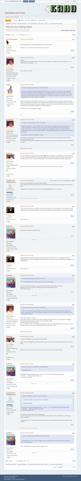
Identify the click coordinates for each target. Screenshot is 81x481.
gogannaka (11, 180)
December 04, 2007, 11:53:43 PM (27, 119)
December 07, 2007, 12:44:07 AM (27, 432)
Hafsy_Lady (40, 23)
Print (74, 34)
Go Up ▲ (75, 476)
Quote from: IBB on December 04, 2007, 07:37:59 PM (34, 122)
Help (64, 476)
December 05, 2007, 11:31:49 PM (27, 226)
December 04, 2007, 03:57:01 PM (27, 57)
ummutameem (12, 39)
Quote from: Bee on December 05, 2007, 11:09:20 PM (34, 307)
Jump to (54, 467)
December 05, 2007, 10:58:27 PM (27, 180)
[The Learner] (7, 172)
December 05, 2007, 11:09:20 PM (27, 206)
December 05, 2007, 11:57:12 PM (27, 255)
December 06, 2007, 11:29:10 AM (27, 363)
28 (26, 34)
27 (24, 34)
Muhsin (10, 153)
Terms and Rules (69, 476)
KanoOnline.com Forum (15, 13)
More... (72, 50)
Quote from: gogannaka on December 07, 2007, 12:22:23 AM (36, 436)
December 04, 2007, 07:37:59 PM (27, 84)
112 (30, 34)
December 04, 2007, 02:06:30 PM (27, 39)
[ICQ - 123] (7, 170)
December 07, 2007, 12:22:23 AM (27, 392)
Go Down (8, 34)
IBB (9, 85)
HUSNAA (10, 57)
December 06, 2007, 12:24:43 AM (27, 275)
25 (20, 34)
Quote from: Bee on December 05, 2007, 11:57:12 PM (34, 278)
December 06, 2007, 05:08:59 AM (27, 304)
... (17, 34)
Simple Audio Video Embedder (9, 477)
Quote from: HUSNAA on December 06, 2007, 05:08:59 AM (35, 366)
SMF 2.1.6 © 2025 (7, 476)
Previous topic (65, 30)
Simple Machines (14, 476)
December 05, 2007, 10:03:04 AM (27, 153)
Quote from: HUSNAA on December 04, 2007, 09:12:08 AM (35, 87)
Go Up (7, 461)
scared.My (36, 259)
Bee (9, 206)
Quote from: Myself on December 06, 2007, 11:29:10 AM (35, 396)
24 (19, 34)
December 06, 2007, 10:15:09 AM (27, 336)
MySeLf (10, 226)
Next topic (72, 30)
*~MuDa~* (46, 23)
